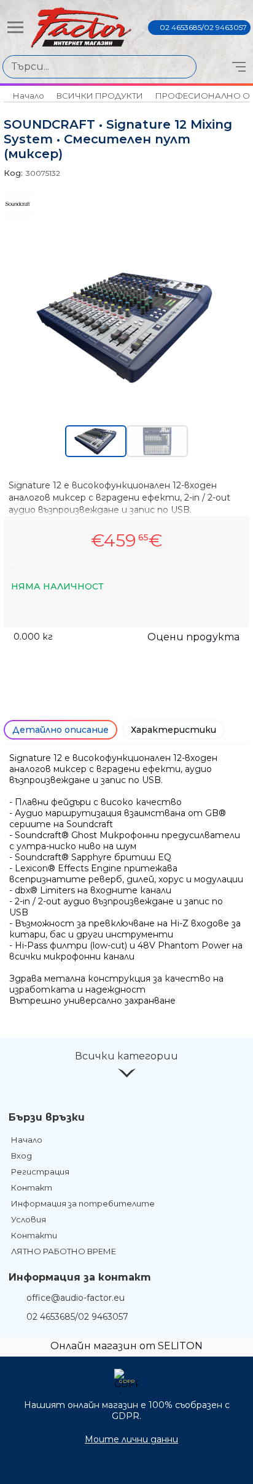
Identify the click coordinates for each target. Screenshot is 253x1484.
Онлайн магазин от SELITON (126, 1346)
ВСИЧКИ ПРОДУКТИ (99, 95)
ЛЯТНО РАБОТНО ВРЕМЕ (63, 1251)
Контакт (31, 1187)
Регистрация (40, 1171)
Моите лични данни (131, 1439)
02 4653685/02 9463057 (203, 27)
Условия (28, 1219)
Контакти (34, 1235)
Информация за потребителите (83, 1203)
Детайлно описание (60, 729)
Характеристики (173, 729)
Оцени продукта (193, 637)
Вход (21, 1155)
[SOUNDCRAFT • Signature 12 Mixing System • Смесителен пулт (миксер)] (126, 385)
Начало (28, 95)
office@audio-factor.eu (75, 1297)
